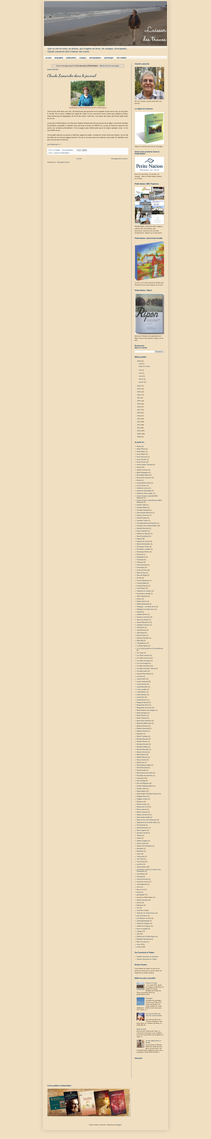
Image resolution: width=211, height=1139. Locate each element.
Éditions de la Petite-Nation (146, 936)
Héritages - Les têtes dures (146, 606)
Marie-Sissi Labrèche (144, 720)
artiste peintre (141, 867)
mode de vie (141, 910)
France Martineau (143, 580)
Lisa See (140, 676)
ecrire (139, 887)
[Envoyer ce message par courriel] (77, 150)
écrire (139, 944)
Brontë (139, 480)
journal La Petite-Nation (61, 153)
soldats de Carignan (144, 926)
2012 (139, 425)
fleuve (139, 892)
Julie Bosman (141, 630)
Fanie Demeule (142, 565)
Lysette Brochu (142, 700)
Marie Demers (141, 715)
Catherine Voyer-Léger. (145, 493)
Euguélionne (141, 557)
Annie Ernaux (141, 462)
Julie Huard (141, 633)
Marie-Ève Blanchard (144, 723)
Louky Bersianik (142, 687)
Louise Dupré (141, 679)
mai (140, 370)
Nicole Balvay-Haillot (144, 765)
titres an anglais (142, 929)
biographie (59, 58)
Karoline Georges (143, 638)
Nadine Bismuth (142, 757)
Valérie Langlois (142, 841)
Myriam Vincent (142, 752)
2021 (139, 398)
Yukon (139, 854)
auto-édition (141, 874)
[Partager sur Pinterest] (86, 150)
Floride (139, 578)
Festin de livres (142, 570)
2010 (139, 431)
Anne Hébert (141, 454)
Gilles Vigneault (142, 596)
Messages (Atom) (63, 162)
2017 (139, 410)
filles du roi (140, 889)
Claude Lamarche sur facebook (147, 956)
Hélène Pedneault (143, 604)
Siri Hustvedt (141, 825)
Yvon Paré (140, 859)
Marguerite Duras (143, 705)
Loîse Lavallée (142, 689)
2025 (139, 386)
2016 (139, 413)
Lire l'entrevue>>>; (54, 144)
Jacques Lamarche (143, 617)
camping (140, 876)
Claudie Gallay (142, 518)
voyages (82, 58)
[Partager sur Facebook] (84, 150)
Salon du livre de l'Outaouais (146, 820)
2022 (139, 395)
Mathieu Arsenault (143, 728)
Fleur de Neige (142, 575)
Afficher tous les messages (109, 66)
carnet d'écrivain (142, 879)
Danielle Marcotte (143, 528)
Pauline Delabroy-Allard (145, 786)
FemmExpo (141, 567)
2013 (139, 422)
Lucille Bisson (141, 692)
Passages (149, 998)
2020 (139, 401)
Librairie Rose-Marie (144, 674)
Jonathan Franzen (143, 625)
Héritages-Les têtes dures (146, 609)
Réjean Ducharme (143, 814)
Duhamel (140, 554)
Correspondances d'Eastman (147, 523)
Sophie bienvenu (142, 828)
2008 (139, 437)
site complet (121, 58)
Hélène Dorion (142, 601)
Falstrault (140, 562)
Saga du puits (141, 1029)
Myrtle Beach (141, 754)
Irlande (139, 612)
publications (71, 58)
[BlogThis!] (80, 150)
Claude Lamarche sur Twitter (147, 959)
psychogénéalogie (143, 921)
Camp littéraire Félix (144, 483)
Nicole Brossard (142, 767)
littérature (140, 905)
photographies (95, 58)
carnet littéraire (142, 884)
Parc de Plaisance (143, 783)
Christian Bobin (142, 507)
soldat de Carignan (143, 923)
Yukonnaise (141, 856)
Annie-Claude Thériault (145, 464)
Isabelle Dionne (142, 614)
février (141, 379)
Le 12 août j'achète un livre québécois (150, 648)
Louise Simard (142, 684)
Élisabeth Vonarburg (144, 939)
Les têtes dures (142, 671)
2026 (139, 361)
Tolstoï (139, 838)
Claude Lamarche (143, 515)
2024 (139, 389)
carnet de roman (142, 881)
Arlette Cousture (142, 470)
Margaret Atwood (142, 702)
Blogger (118, 1125)
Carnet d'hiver (141, 485)
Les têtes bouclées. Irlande (146, 668)
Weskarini (140, 851)
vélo (138, 934)
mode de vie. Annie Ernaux (146, 913)
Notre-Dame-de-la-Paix (145, 773)
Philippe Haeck (142, 796)
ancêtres (140, 864)
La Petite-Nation (142, 646)
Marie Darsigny (142, 713)
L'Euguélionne (141, 643)
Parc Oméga (141, 780)
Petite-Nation (141, 791)
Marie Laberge (142, 718)
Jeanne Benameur (143, 622)
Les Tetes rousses (143, 655)
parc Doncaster (142, 915)
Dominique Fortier (143, 546)
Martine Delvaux (142, 726)
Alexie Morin (141, 449)
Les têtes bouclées (143, 666)
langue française (142, 900)
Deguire (139, 539)
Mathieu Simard (142, 731)
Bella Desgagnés (142, 472)
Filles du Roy (141, 573)
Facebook (140, 560)
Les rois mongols (142, 663)
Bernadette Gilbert (143, 475)
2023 (139, 392)
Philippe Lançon (142, 799)
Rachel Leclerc (142, 804)
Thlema (139, 835)
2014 (139, 419)
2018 (139, 407)
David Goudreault (143, 536)
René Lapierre (142, 809)
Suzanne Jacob (142, 833)
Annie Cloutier (141, 459)
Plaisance (140, 801)
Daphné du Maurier (143, 533)
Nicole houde (141, 770)
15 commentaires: (68, 150)
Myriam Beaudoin (143, 749)
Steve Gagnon (142, 830)
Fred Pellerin (141, 588)
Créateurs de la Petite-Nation (147, 526)
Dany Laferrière (142, 531)
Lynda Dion (140, 697)
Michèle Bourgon (142, 739)
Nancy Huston (141, 760)
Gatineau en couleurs (144, 591)
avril (140, 373)
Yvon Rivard (141, 861)
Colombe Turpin (142, 520)
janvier (141, 382)
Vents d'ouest (141, 843)
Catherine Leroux (143, 488)
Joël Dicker (140, 627)
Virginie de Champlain (144, 846)
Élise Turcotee (141, 942)
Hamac (139, 599)
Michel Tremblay (142, 736)
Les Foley (140, 653)
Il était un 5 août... (144, 366)
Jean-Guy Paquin (143, 619)
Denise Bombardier (143, 544)
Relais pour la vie (143, 807)
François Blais (141, 583)
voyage (139, 931)
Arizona (139, 467)
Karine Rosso (141, 635)
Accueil (48, 58)
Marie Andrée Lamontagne (146, 710)
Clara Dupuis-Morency (144, 512)
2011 (139, 428)
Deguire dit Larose (143, 541)
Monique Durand (142, 744)
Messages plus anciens (119, 158)
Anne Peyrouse (142, 457)
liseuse (139, 902)
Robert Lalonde (142, 812)
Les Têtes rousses (143, 658)
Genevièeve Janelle (143, 593)
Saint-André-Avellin (143, 817)
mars (141, 376)
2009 (139, 434)
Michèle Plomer (142, 741)
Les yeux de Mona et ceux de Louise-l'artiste (154, 1014)
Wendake (140, 848)
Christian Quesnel (143, 510)
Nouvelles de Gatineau (144, 775)
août (140, 364)
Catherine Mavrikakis (144, 491)
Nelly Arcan (140, 762)
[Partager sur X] (82, 150)
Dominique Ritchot (143, 552)
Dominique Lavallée (143, 549)
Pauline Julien (141, 788)
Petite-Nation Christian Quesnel (147, 794)
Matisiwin (140, 734)
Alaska (139, 446)
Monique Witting (142, 747)
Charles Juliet (141, 505)
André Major (141, 451)
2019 (139, 404)
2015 (139, 416)
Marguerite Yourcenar (144, 707)
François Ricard (142, 586)
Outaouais (140, 778)
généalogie (108, 58)
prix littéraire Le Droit (144, 918)
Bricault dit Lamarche (144, 477)
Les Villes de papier (143, 661)
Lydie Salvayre (142, 694)
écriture (139, 947)
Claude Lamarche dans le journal (71, 75)
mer (138, 908)
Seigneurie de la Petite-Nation (147, 822)
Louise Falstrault (142, 681)
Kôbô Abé (140, 640)
